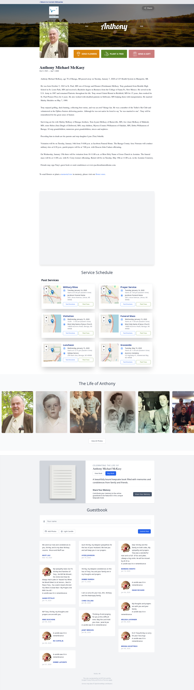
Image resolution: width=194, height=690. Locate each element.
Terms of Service (103, 680)
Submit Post (144, 531)
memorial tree (66, 174)
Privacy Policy (90, 680)
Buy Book (110, 473)
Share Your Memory (142, 494)
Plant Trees (86, 304)
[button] (52, 292)
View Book (98, 473)
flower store (100, 174)
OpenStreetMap (99, 684)
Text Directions (70, 304)
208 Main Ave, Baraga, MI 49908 (79, 355)
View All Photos (97, 441)
